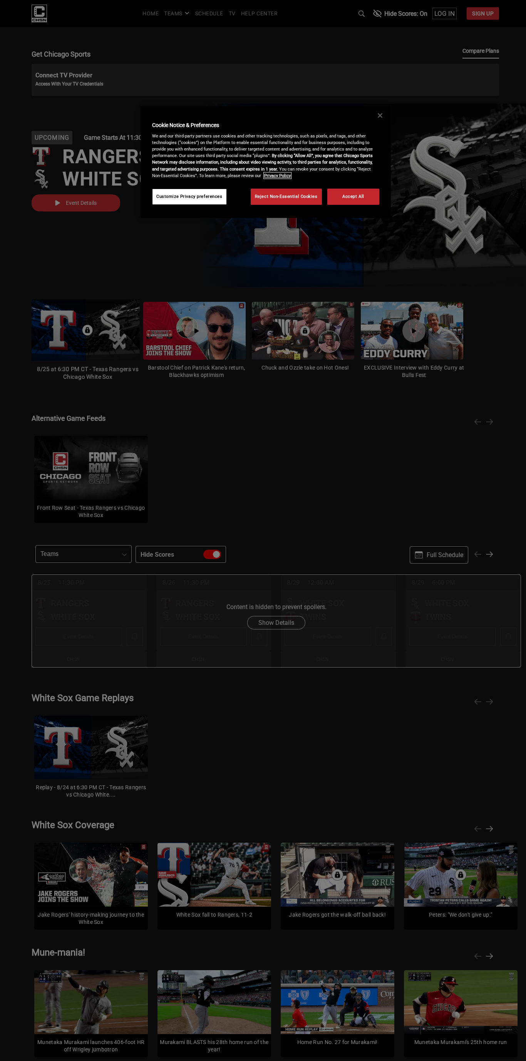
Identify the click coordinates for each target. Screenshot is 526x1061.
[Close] (380, 115)
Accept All (353, 196)
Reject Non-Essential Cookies (286, 196)
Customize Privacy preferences (189, 196)
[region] (266, 162)
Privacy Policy (277, 175)
